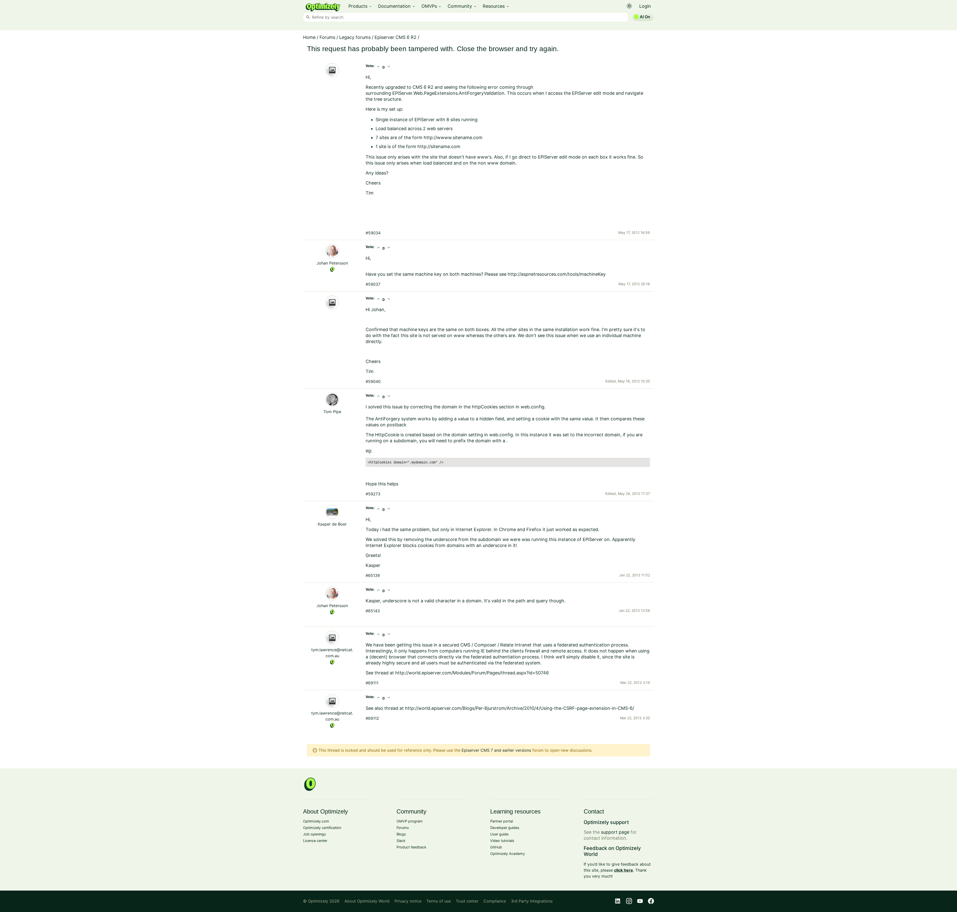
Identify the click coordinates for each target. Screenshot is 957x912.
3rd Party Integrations (532, 901)
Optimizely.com (316, 821)
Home (309, 37)
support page (615, 832)
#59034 (373, 232)
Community (462, 6)
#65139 (373, 575)
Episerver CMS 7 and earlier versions (496, 750)
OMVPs (431, 6)
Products (360, 6)
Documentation (396, 6)
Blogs (401, 834)
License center (315, 840)
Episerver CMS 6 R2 (395, 37)
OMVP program (410, 821)
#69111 (372, 682)
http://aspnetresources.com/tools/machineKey (557, 274)
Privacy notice (408, 901)
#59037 (373, 284)
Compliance (494, 901)
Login (645, 6)
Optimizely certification (322, 827)
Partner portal (501, 821)
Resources (496, 6)
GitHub (496, 847)
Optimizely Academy (507, 853)
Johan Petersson (332, 263)
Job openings (314, 834)
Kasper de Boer (332, 524)
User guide (499, 834)
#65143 (373, 610)
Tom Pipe (332, 411)
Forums (327, 37)
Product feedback (411, 847)
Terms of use (438, 901)
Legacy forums (355, 37)
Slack (401, 840)
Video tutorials (502, 840)
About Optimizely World (367, 901)
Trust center (467, 901)
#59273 (373, 493)
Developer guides (504, 827)
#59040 (373, 381)
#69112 (372, 718)
